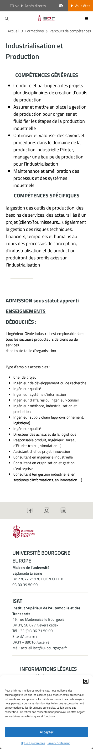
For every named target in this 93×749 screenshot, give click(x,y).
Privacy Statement (58, 743)
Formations (34, 31)
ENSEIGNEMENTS (26, 311)
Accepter (46, 732)
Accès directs (35, 6)
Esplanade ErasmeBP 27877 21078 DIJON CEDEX (37, 576)
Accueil (13, 31)
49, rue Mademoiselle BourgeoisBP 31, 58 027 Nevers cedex (38, 622)
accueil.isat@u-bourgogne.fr (44, 648)
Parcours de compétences (70, 31)
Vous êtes (82, 6)
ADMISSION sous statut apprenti (42, 300)
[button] (85, 681)
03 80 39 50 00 (25, 584)
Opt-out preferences (33, 743)
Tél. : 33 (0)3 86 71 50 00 (32, 631)
